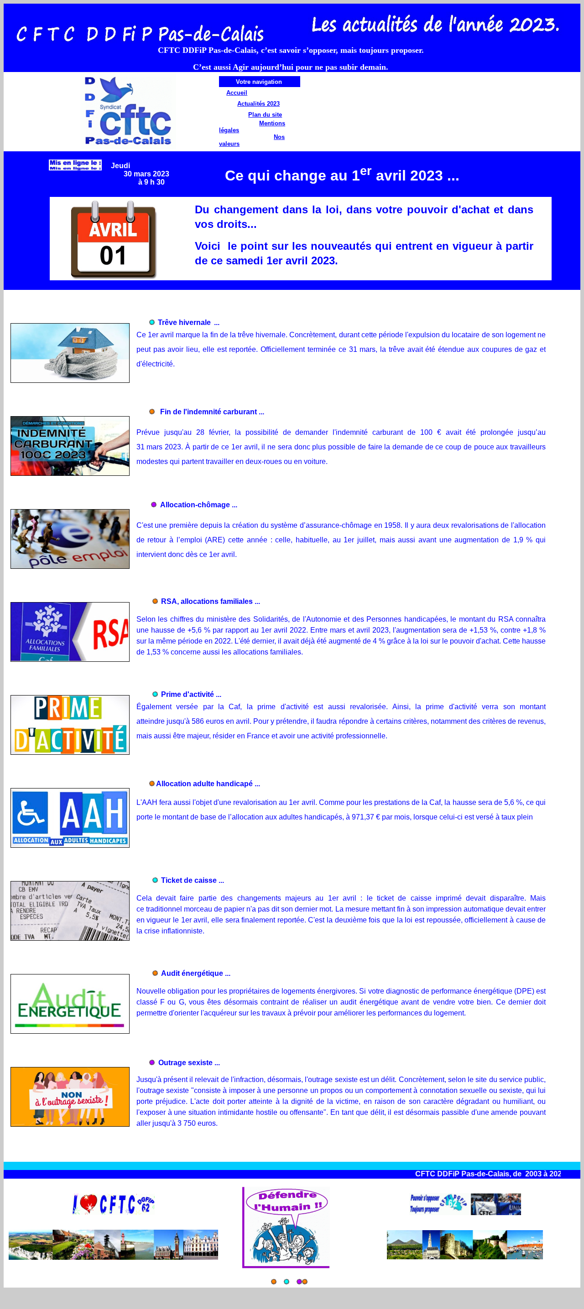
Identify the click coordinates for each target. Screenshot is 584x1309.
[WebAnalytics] (22, 1299)
